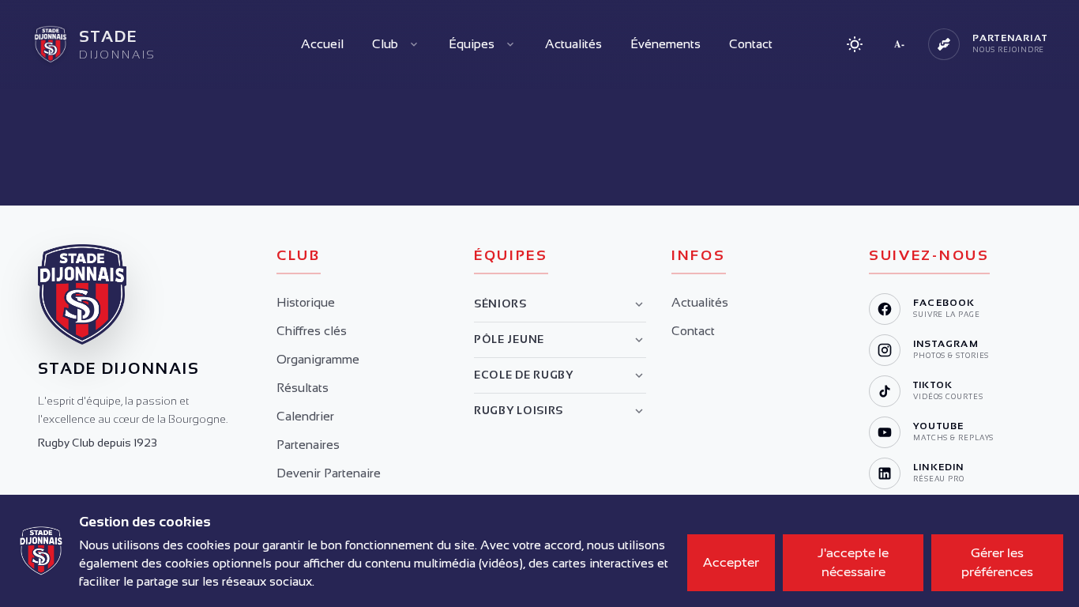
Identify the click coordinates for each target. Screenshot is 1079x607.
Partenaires (308, 444)
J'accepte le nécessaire (853, 562)
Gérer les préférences (997, 562)
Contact (751, 44)
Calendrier (305, 416)
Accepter (731, 562)
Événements (665, 44)
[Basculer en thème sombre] (855, 44)
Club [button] (385, 44)
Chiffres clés (311, 330)
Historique (305, 302)
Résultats (302, 387)
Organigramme (317, 359)
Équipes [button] (471, 44)
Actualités (573, 44)
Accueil (322, 44)
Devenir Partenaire (328, 473)
